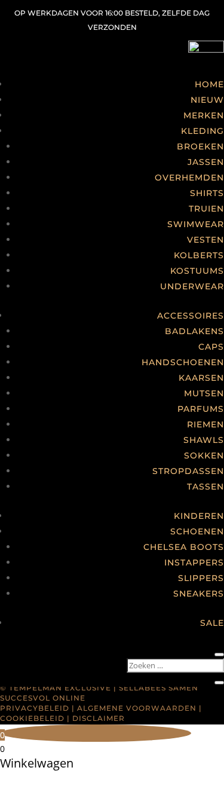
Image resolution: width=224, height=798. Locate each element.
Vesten (205, 239)
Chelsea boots (183, 547)
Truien (206, 208)
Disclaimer (98, 718)
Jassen (206, 162)
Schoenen (197, 531)
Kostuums (197, 270)
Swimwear (195, 224)
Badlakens (194, 331)
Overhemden (189, 177)
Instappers (194, 562)
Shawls (203, 440)
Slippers (201, 578)
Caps (211, 346)
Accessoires (190, 315)
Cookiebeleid (32, 718)
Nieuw (207, 99)
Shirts (207, 193)
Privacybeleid (34, 708)
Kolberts (199, 255)
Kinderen (199, 515)
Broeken (200, 146)
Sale (212, 622)
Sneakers (198, 593)
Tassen (205, 486)
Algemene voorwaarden (137, 708)
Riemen (205, 424)
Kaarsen (201, 377)
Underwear (192, 286)
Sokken (204, 455)
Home (209, 84)
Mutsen (204, 393)
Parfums (200, 408)
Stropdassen (188, 471)
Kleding (202, 131)
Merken (203, 115)
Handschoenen (183, 362)
